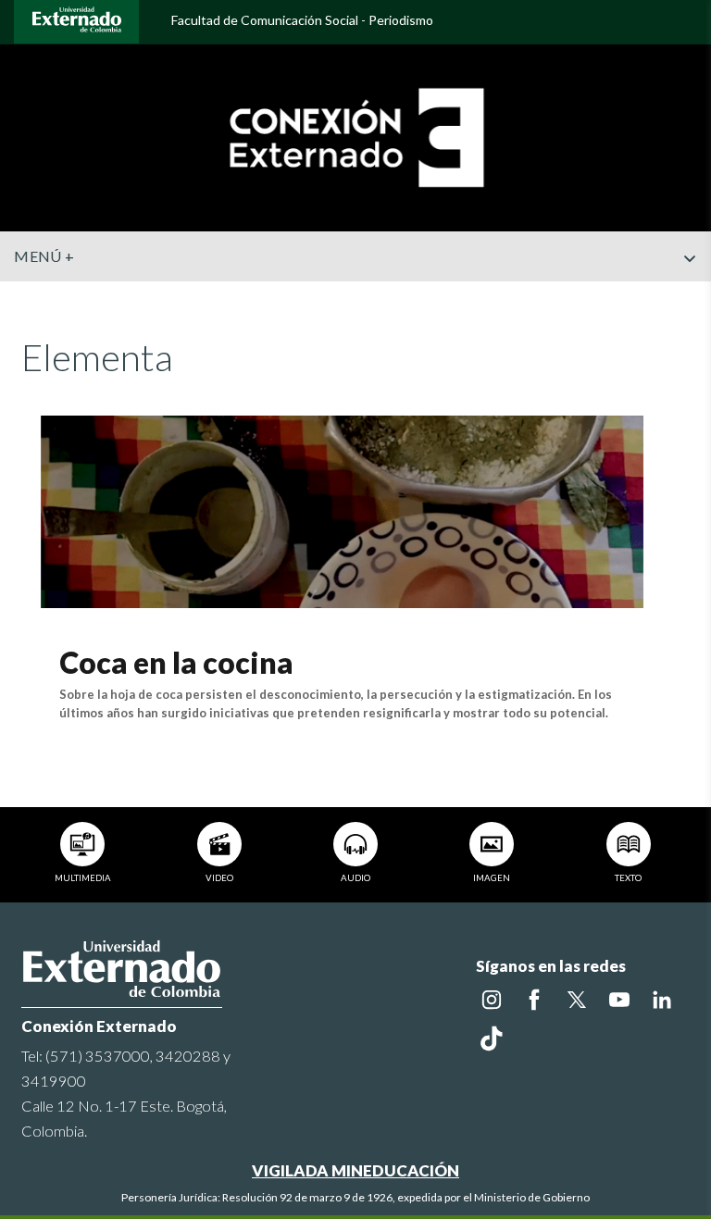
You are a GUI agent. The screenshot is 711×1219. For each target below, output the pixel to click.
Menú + (44, 256)
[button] (689, 295)
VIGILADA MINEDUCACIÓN (355, 1170)
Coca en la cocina (176, 662)
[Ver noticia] (342, 509)
